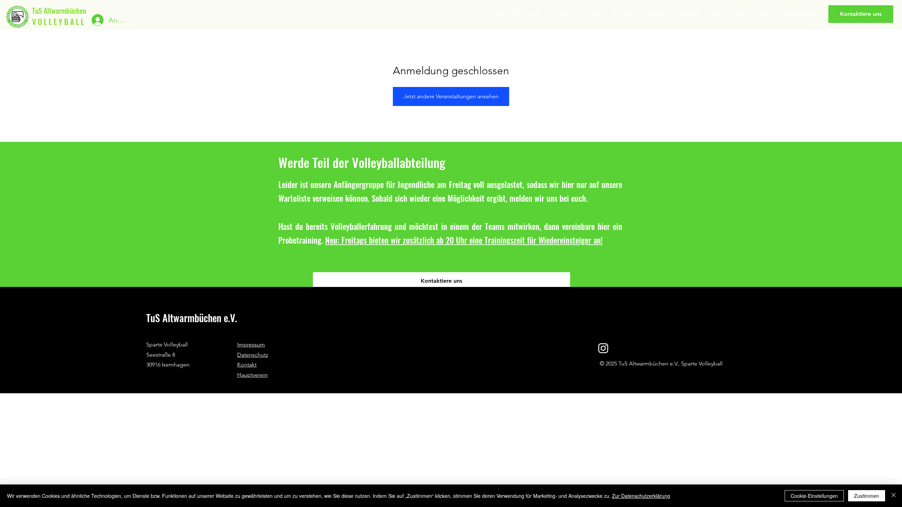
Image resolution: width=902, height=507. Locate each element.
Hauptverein (252, 374)
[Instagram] (603, 348)
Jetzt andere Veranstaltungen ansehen (451, 96)
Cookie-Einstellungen (814, 495)
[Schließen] (893, 495)
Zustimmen (866, 495)
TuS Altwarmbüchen (59, 10)
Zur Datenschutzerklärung (641, 495)
